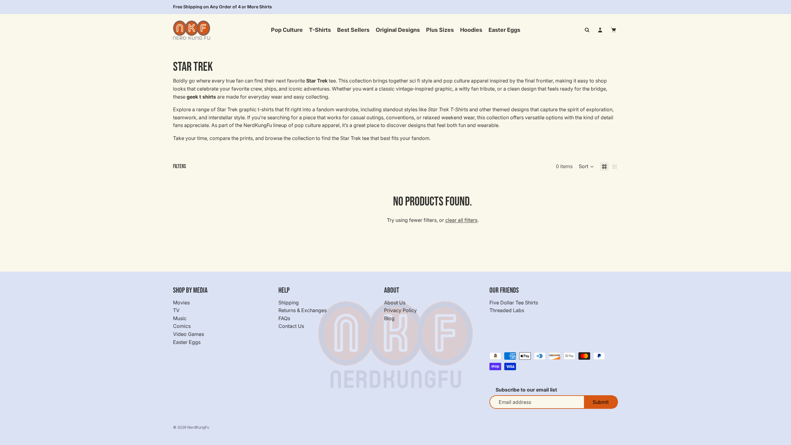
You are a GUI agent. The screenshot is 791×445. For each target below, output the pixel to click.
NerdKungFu (198, 427)
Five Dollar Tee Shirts (513, 302)
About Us (394, 302)
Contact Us (291, 326)
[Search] (587, 30)
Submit (601, 402)
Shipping (288, 302)
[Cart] (613, 30)
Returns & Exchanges (302, 310)
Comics (182, 326)
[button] (586, 166)
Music (180, 318)
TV (176, 310)
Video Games (188, 334)
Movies (181, 302)
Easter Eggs (187, 342)
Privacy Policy (400, 310)
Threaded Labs (506, 310)
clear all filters (461, 220)
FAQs (284, 318)
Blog (389, 318)
